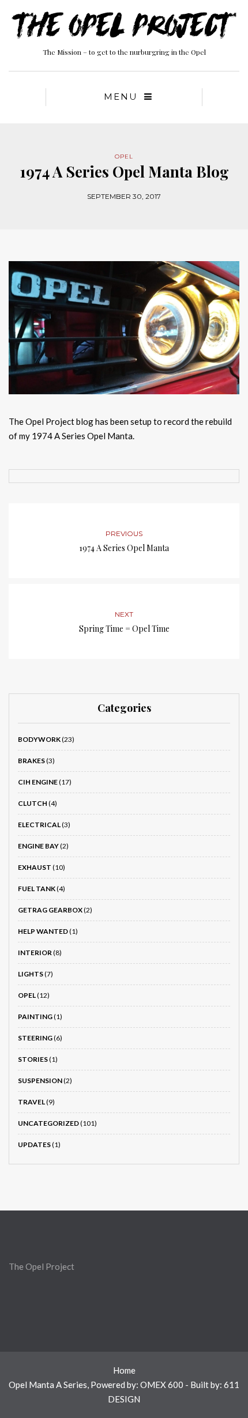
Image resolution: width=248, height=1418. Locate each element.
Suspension (40, 1080)
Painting (35, 1016)
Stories (33, 1059)
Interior (35, 952)
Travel (31, 1102)
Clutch (32, 803)
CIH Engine (38, 782)
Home (124, 1370)
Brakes (31, 760)
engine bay (38, 846)
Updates (34, 1144)
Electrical (39, 824)
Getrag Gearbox (50, 910)
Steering (35, 1038)
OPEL (124, 156)
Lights (30, 974)
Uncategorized (48, 1123)
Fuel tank (36, 888)
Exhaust (34, 867)
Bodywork (39, 739)
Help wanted (43, 931)
